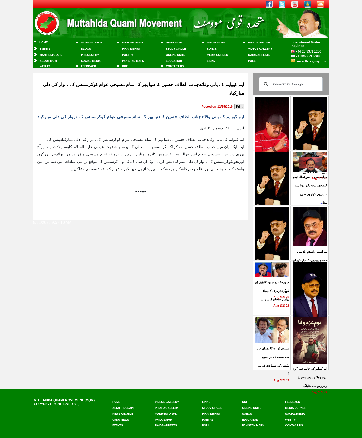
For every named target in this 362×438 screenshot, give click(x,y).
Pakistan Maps (133, 60)
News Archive (122, 413)
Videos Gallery (260, 48)
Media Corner (217, 54)
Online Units (175, 54)
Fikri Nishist (131, 48)
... (310, 260)
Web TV (45, 66)
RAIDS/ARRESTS (259, 54)
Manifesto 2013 (51, 54)
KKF (125, 66)
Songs (212, 48)
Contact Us (175, 66)
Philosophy (90, 54)
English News (132, 42)
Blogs (86, 48)
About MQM (48, 60)
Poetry (127, 54)
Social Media (91, 60)
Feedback (88, 66)
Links (211, 60)
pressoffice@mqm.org (311, 61)
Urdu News (174, 42)
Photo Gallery (260, 42)
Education (174, 60)
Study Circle (176, 48)
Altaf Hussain (91, 42)
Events (45, 48)
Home (43, 42)
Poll (252, 60)
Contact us (294, 425)
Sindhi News (216, 42)
